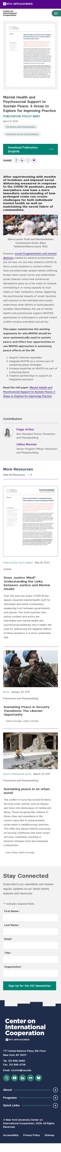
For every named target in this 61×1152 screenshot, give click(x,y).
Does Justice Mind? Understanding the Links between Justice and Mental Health (27, 583)
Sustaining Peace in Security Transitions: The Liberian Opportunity (26, 710)
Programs (10, 1098)
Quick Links (11, 1105)
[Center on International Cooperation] (13, 13)
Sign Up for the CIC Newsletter (29, 985)
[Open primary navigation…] (55, 13)
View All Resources (14, 474)
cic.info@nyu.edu (21, 1070)
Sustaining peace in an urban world (27, 791)
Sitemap (49, 1135)
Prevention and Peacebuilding (21, 126)
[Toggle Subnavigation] (55, 1090)
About (7, 1090)
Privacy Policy (31, 1135)
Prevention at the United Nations (22, 134)
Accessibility (11, 1135)
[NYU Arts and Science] (25, 3)
